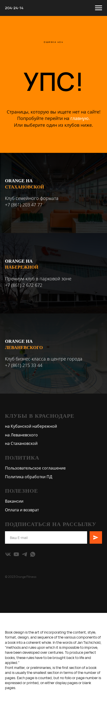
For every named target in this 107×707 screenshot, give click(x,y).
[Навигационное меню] (98, 7)
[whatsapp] (33, 554)
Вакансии (14, 501)
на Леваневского (21, 435)
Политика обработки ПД (28, 476)
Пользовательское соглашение (35, 468)
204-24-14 (14, 7)
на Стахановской (21, 443)
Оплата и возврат (22, 510)
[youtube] (16, 554)
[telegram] (24, 554)
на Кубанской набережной (31, 426)
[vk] (8, 554)
